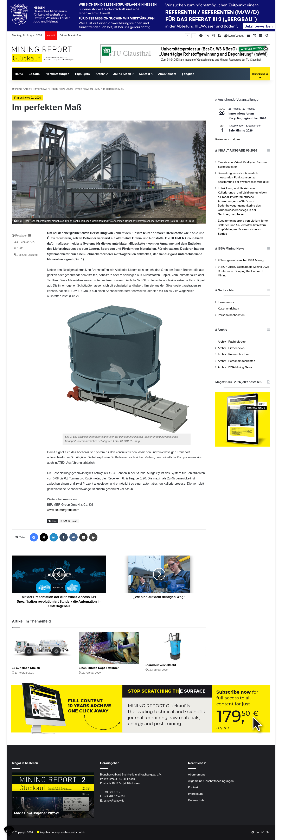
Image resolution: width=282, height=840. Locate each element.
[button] (9, 831)
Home (19, 73)
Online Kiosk (122, 73)
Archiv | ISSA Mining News (235, 367)
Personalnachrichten (231, 315)
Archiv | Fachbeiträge (232, 341)
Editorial (34, 73)
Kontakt (144, 73)
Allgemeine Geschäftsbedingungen (211, 781)
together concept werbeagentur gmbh (62, 832)
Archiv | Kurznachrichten (234, 354)
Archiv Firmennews (35, 88)
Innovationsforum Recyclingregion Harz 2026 (247, 115)
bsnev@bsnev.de (114, 800)
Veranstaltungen (57, 73)
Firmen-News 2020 (60, 88)
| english (188, 73)
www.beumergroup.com (63, 509)
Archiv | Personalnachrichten (236, 360)
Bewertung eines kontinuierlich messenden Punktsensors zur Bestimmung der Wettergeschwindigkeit (243, 177)
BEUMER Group (68, 521)
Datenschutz (196, 800)
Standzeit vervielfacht (161, 665)
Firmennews (226, 302)
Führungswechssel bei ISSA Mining (241, 260)
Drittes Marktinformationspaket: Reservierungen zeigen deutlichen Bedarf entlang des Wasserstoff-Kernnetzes (125, 35)
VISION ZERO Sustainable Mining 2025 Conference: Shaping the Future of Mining (243, 271)
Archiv (100, 73)
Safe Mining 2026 (241, 130)
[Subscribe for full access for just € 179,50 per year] (141, 709)
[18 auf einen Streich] (42, 648)
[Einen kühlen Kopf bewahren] (109, 648)
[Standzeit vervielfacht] (176, 646)
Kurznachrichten (228, 308)
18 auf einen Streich (26, 667)
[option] (53, 795)
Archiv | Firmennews (231, 348)
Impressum (195, 793)
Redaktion (21, 235)
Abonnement (167, 73)
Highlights (82, 73)
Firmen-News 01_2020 (87, 88)
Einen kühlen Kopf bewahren (99, 667)
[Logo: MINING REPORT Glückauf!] (43, 54)
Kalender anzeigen (227, 139)
